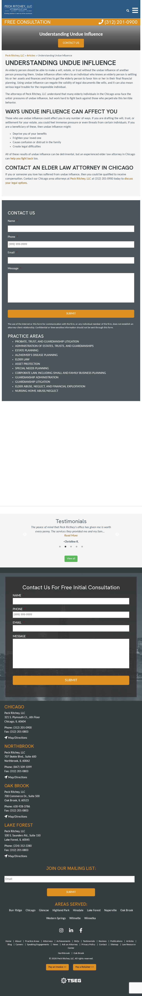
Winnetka (90, 918)
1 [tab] (60, 547)
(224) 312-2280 (22, 846)
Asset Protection (27, 364)
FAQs (76, 941)
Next (117, 534)
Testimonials (89, 941)
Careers (19, 944)
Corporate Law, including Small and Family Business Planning (60, 373)
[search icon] (128, 10)
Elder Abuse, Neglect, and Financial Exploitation (50, 386)
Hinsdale (78, 910)
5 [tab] (82, 547)
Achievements (63, 941)
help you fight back (22, 158)
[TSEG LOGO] (71, 982)
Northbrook (64, 953)
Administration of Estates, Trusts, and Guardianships (54, 346)
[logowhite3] (18, 9)
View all (71, 558)
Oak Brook (126, 910)
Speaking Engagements (38, 944)
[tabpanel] (71, 534)
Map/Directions (17, 737)
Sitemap (114, 944)
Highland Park (61, 910)
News (55, 944)
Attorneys (48, 941)
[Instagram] (62, 931)
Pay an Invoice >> (57, 967)
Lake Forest (94, 910)
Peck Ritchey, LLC (80, 178)
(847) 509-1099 (22, 767)
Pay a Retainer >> (84, 967)
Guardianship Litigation (32, 381)
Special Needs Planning (32, 368)
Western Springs (56, 918)
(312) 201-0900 (120, 22)
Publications (116, 941)
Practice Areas (32, 941)
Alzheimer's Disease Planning (36, 355)
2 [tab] (65, 547)
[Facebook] (80, 931)
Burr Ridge (15, 910)
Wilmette (75, 918)
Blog (10, 944)
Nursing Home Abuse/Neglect (36, 391)
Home (8, 941)
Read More (71, 535)
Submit (71, 313)
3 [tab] (71, 547)
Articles (130, 941)
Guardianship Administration (36, 377)
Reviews (102, 941)
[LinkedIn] (71, 931)
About (18, 941)
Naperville (110, 910)
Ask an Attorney (70, 944)
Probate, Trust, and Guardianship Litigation (47, 341)
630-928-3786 (21, 806)
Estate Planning (26, 350)
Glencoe (44, 910)
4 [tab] (76, 547)
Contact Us (71, 43)
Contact (103, 944)
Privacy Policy (88, 944)
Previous (25, 534)
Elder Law (22, 359)
